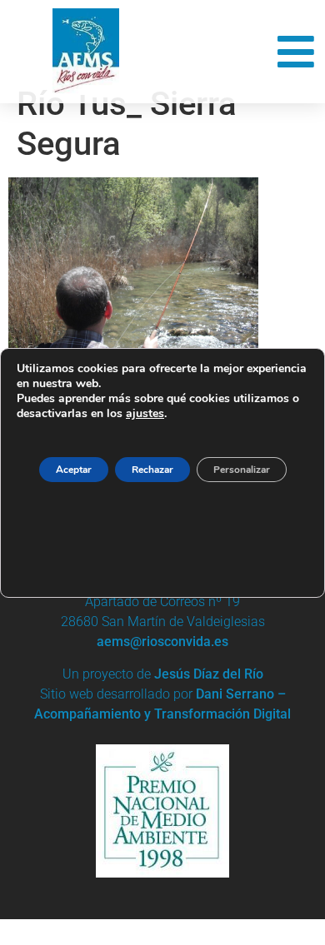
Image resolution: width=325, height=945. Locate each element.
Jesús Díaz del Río (208, 674)
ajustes (145, 413)
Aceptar (74, 469)
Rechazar (152, 469)
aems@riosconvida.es (162, 641)
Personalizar (241, 469)
